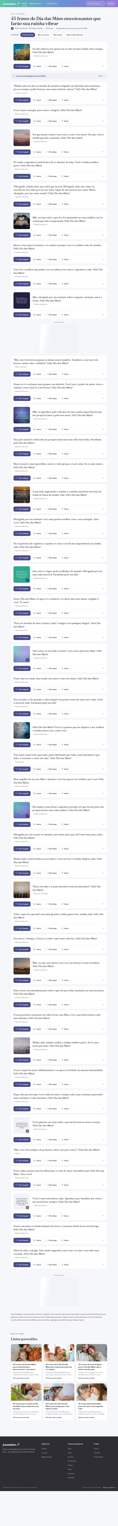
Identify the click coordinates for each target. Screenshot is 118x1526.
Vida (69, 1376)
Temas (24, 3)
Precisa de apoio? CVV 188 (92, 1415)
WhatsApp (53, 66)
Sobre (96, 1376)
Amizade (71, 1405)
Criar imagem (23, 66)
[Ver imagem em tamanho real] (21, 52)
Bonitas (70, 1385)
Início (12, 14)
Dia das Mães (20, 14)
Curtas (70, 1393)
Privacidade (98, 1385)
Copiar (38, 66)
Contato (97, 1380)
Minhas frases (35, 3)
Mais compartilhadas (75, 35)
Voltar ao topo (109, 1415)
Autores (45, 1380)
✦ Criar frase (51, 3)
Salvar (66, 66)
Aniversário (72, 1389)
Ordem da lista (27, 35)
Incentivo (71, 1401)
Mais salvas (57, 35)
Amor (70, 1380)
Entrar (111, 3)
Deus (70, 1397)
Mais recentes (43, 35)
